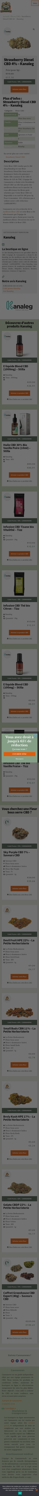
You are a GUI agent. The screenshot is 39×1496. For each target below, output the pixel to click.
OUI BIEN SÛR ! (19, 754)
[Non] (37, 1490)
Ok (20, 1493)
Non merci (19, 759)
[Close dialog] (35, 735)
